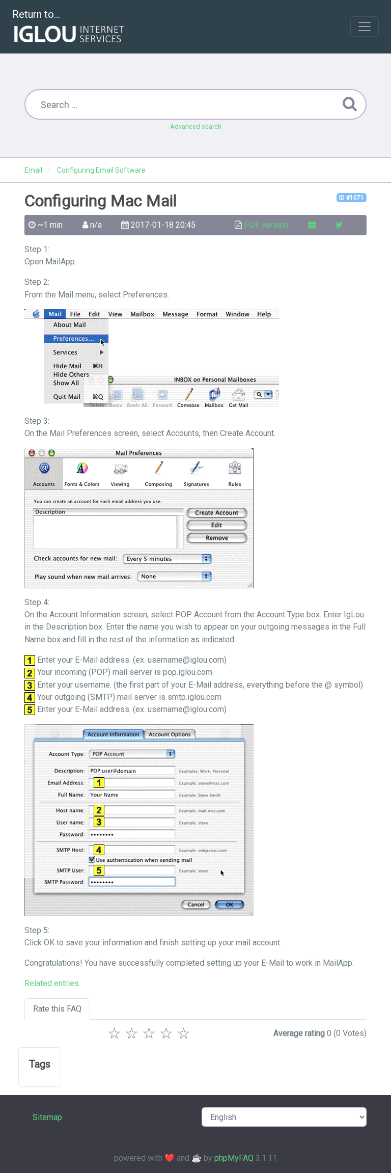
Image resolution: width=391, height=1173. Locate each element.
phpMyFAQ (234, 1158)
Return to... (36, 14)
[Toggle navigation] (364, 26)
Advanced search (195, 126)
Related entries (51, 983)
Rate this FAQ (57, 1009)
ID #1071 (351, 197)
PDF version (266, 225)
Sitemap (47, 1117)
